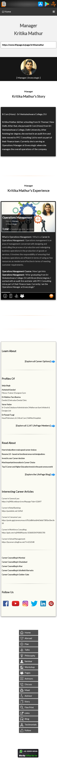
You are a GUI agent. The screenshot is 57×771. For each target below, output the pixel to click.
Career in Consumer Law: (11, 517)
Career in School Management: (13, 539)
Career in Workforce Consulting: (14, 529)
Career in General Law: (11, 498)
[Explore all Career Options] (38, 361)
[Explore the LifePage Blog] (38, 474)
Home (8, 11)
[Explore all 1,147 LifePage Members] (33, 425)
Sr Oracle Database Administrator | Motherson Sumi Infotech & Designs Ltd (26, 407)
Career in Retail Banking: (11, 508)
